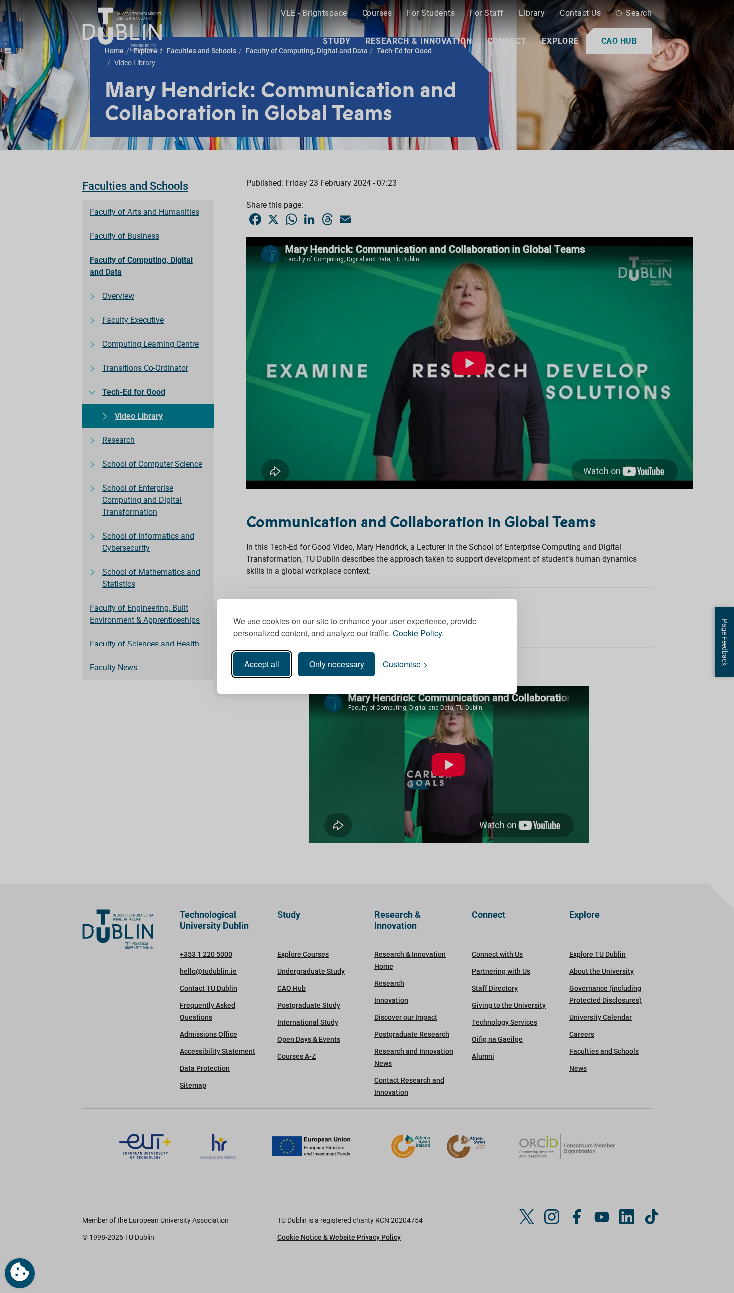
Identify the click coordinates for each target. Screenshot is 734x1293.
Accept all (261, 664)
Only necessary (336, 664)
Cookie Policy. (418, 633)
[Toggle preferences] (20, 1273)
